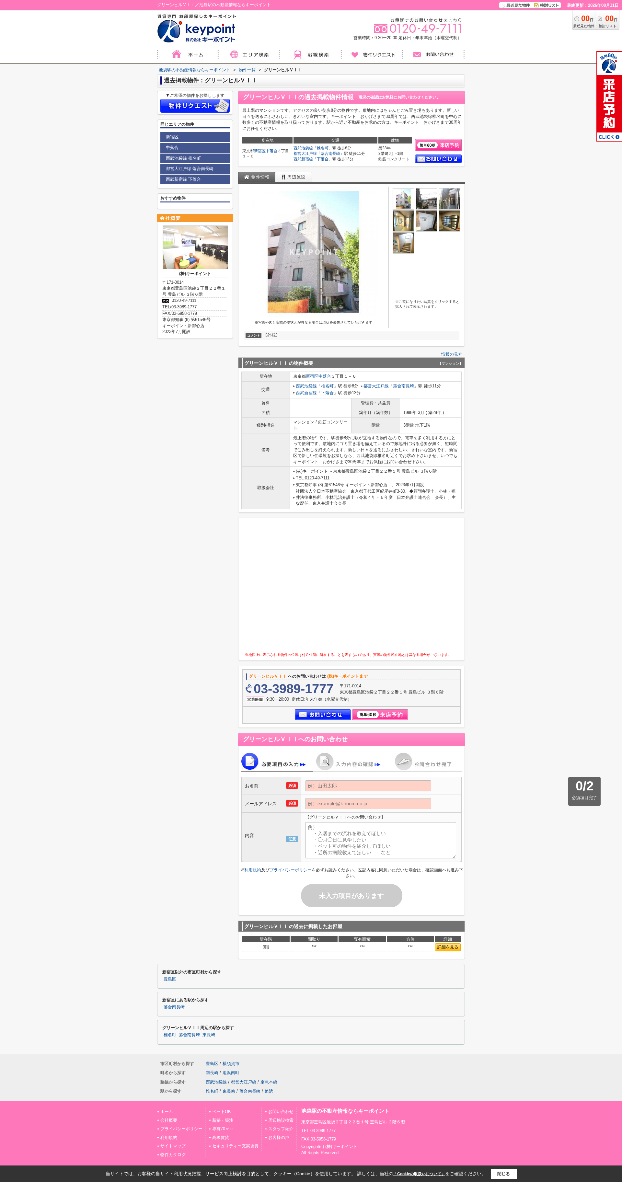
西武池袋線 (303, 148)
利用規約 (252, 869)
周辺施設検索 (281, 1120)
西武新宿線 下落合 (183, 179)
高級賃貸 (220, 1137)
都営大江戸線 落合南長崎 (189, 168)
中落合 (271, 151)
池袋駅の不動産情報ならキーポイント (345, 1111)
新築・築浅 (222, 1120)
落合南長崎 (330, 153)
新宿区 (260, 151)
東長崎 (208, 1035)
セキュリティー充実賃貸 (235, 1145)
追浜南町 (231, 1072)
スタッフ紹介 (281, 1128)
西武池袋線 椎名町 (183, 158)
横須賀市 (231, 1063)
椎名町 (322, 148)
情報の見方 (451, 354)
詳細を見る (447, 947)
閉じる (503, 1173)
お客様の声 (278, 1137)
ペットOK (221, 1111)
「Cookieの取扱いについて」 (419, 1174)
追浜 (269, 1091)
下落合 (322, 159)
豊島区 (170, 979)
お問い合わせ (281, 1111)
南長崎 (212, 1072)
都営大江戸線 (305, 153)
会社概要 (168, 1120)
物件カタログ (173, 1154)
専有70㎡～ (223, 1128)
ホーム (166, 1111)
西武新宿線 (303, 159)
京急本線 (268, 1082)
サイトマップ (173, 1145)
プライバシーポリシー (291, 869)
